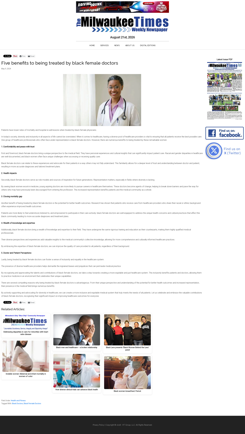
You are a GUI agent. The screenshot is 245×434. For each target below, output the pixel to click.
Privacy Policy (98, 425)
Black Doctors (17, 403)
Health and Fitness (18, 401)
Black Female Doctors (32, 403)
